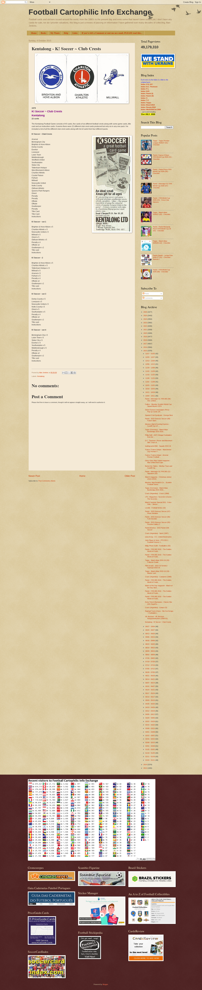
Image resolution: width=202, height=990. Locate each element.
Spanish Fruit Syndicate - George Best (159, 415)
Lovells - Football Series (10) (155, 508)
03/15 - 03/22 (150, 725)
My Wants (55, 33)
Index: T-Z (145, 100)
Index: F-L (145, 89)
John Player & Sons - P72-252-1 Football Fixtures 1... (156, 541)
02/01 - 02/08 (150, 746)
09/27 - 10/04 (150, 626)
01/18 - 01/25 (150, 753)
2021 (145, 329)
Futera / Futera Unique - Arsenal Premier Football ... (156, 456)
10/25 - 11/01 (150, 385)
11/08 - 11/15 (150, 378)
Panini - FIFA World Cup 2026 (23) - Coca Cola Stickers (161, 200)
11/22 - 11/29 (150, 371)
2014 (145, 764)
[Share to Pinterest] (74, 372)
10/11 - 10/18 (150, 392)
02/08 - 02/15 (150, 742)
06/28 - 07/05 (150, 672)
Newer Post (34, 476)
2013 (145, 768)
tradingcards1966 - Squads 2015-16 (158, 446)
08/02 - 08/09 (150, 655)
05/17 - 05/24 (150, 693)
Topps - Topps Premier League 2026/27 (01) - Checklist (161, 143)
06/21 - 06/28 (150, 676)
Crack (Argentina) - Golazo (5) (156, 607)
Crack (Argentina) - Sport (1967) (156, 533)
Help (66, 33)
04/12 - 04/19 (150, 711)
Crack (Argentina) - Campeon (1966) (158, 577)
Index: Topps (146, 103)
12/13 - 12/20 (150, 361)
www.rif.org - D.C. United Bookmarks (158, 537)
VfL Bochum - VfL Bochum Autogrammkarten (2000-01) (156, 617)
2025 (145, 315)
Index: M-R (145, 91)
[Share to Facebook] (71, 372)
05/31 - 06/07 (150, 686)
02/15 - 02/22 (150, 739)
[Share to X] (69, 372)
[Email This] (63, 372)
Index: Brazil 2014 (148, 105)
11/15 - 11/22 (150, 375)
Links (74, 33)
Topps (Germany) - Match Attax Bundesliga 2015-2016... (156, 430)
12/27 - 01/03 (150, 353)
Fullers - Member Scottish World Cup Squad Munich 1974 (158, 405)
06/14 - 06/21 (150, 679)
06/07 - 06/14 (150, 683)
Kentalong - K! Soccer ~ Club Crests (158, 622)
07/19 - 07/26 (150, 661)
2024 (145, 319)
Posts (146, 293)
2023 (145, 323)
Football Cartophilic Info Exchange (90, 12)
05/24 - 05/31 (150, 690)
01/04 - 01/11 (150, 760)
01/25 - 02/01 (150, 749)
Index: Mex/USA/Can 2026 (151, 109)
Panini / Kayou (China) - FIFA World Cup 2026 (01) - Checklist (163, 157)
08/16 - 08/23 (150, 648)
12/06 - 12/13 (150, 364)
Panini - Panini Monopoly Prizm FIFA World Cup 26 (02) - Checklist (162, 229)
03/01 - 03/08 (150, 732)
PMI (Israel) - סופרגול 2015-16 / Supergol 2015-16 (156, 567)
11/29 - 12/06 (150, 368)
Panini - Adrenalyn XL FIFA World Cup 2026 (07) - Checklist (162, 186)
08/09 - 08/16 (150, 651)
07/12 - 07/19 (150, 665)
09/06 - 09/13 (150, 637)
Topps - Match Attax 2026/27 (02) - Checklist (161, 213)
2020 (145, 333)
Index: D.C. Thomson (149, 87)
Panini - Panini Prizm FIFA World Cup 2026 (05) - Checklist (162, 171)
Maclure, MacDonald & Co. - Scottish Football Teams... (158, 483)
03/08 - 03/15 (150, 728)
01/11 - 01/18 (150, 756)
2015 (145, 351)
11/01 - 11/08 (150, 382)
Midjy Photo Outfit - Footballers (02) (158, 546)
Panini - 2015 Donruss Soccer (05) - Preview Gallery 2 (158, 523)
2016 (145, 347)
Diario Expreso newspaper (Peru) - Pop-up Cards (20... (157, 411)
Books (43, 33)
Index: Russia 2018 (148, 107)
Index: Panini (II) (147, 96)
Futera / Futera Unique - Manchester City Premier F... (158, 450)
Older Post (130, 476)
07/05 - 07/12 (150, 669)
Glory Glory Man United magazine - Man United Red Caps (158, 461)
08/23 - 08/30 (150, 644)
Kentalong (40, 376)
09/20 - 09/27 (150, 630)
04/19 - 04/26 (150, 707)
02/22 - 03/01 (150, 735)
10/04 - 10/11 (150, 396)
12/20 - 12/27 (150, 357)
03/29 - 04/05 (150, 718)
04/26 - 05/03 (150, 704)
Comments (148, 298)
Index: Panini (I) (147, 93)
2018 (145, 340)
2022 (145, 326)
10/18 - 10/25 (150, 389)
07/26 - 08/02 (150, 658)
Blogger (105, 984)
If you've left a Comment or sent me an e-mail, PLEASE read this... (112, 33)
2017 (145, 344)
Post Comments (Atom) (46, 481)
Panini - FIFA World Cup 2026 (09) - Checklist (161, 271)
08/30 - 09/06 (150, 640)
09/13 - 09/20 (150, 633)
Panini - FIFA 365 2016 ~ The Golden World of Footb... (158, 550)
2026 (145, 312)
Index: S (144, 98)
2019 (145, 336)
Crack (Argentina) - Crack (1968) (157, 493)
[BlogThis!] (66, 372)
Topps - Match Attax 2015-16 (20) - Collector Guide (157, 561)
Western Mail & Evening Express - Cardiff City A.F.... (157, 425)
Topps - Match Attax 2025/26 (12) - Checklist (161, 242)
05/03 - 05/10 (150, 700)
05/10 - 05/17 (150, 697)
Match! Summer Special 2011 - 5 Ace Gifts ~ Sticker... (158, 503)
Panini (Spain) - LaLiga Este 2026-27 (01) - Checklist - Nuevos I (163, 257)
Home (34, 33)
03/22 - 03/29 (150, 721)
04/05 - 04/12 (150, 714)
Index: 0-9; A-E (146, 84)
